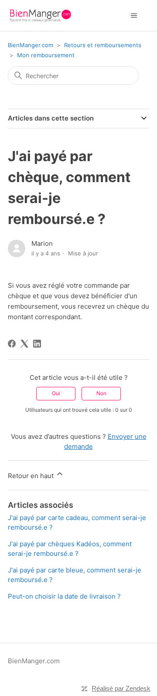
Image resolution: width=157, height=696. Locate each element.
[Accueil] (40, 15)
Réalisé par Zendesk (121, 688)
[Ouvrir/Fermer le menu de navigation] (133, 16)
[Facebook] (12, 344)
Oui (56, 393)
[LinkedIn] (37, 344)
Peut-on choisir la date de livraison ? (64, 596)
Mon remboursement (46, 55)
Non (101, 393)
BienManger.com (30, 44)
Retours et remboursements (102, 44)
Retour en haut (31, 476)
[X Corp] (24, 344)
